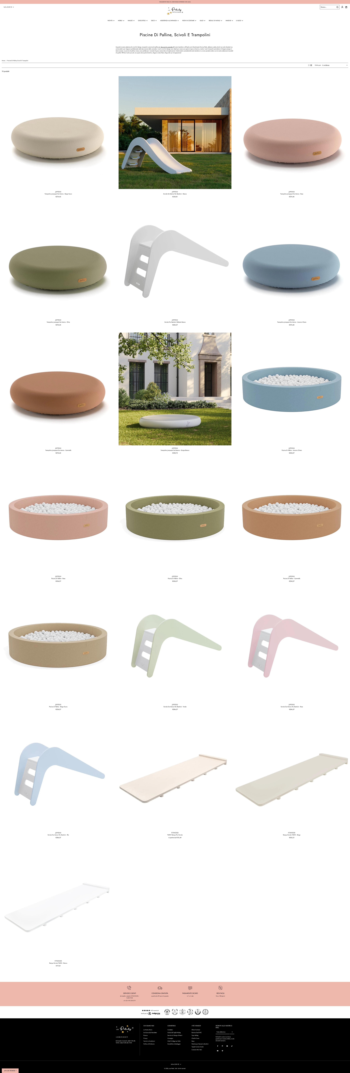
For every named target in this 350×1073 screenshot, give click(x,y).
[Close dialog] (207, 506)
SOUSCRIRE (157, 565)
